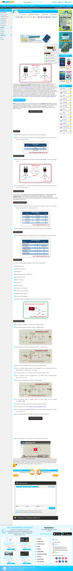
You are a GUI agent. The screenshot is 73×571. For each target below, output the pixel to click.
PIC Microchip (65, 98)
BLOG (9, 5)
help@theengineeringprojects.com (60, 548)
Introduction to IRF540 (18, 470)
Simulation (2, 27)
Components (65, 119)
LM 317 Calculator (29, 87)
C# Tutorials (65, 123)
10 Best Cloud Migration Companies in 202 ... (8, 543)
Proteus (3, 29)
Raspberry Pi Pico (4, 18)
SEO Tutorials (65, 130)
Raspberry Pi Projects (5, 16)
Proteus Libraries (35, 7)
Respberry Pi (65, 91)
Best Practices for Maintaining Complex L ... (9, 557)
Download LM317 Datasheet (35, 111)
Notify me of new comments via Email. (23, 512)
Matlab (3, 33)
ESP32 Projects (4, 20)
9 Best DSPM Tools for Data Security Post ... (24, 543)
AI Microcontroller (59, 7)
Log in (68, 2)
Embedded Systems (21, 7)
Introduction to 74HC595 (46, 470)
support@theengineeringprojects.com (61, 550)
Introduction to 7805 (30, 409)
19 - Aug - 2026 (22, 545)
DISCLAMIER (62, 566)
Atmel (38, 546)
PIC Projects (3, 23)
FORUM (19, 5)
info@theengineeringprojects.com (60, 547)
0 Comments (54, 14)
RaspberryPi (2, 7)
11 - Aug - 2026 (7, 559)
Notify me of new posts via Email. (37, 512)
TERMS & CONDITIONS (45, 566)
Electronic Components (34, 14)
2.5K (16, 17)
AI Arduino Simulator (68, 7)
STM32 (9, 7)
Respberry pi (40, 541)
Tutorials (12, 545)
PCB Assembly (69, 5)
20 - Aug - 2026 (7, 545)
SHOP (14, 5)
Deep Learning (29, 7)
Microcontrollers (3, 12)
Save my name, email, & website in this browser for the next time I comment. (29, 510)
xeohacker (9, 547)
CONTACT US (69, 566)
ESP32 (6, 7)
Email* (27, 506)
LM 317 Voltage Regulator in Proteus (38, 406)
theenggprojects (57, 542)
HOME (4, 5)
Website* (38, 506)
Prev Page (16, 475)
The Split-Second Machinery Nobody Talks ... (24, 557)
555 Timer (64, 109)
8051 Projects (4, 25)
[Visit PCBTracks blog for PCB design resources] (65, 53)
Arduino (12, 7)
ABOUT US (34, 5)
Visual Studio (65, 102)
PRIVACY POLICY (55, 566)
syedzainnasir (45, 14)
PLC (16, 7)
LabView (3, 31)
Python (3, 39)
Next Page (55, 475)
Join (69, 2)
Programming (2, 35)
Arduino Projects (4, 14)
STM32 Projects (4, 21)
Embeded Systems (66, 126)
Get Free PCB (62, 5)
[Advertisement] (35, 25)
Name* (17, 506)
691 (56, 17)
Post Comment (52, 508)
